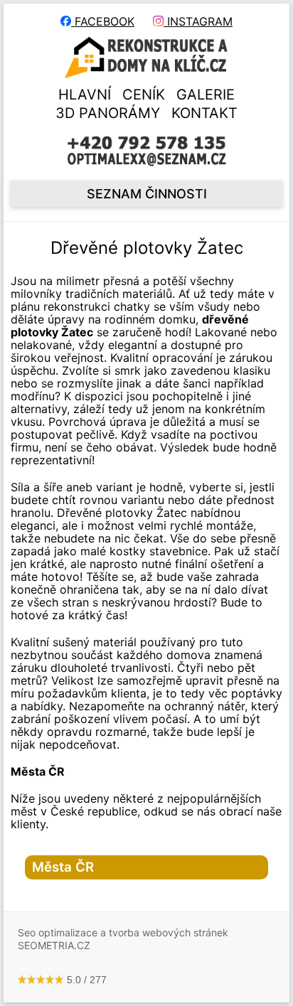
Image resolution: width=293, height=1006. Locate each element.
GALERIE (205, 94)
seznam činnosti (147, 193)
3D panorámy (107, 113)
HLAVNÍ (84, 94)
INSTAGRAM (198, 21)
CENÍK (143, 94)
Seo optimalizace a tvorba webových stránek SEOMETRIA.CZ (123, 938)
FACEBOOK (102, 21)
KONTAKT (204, 113)
